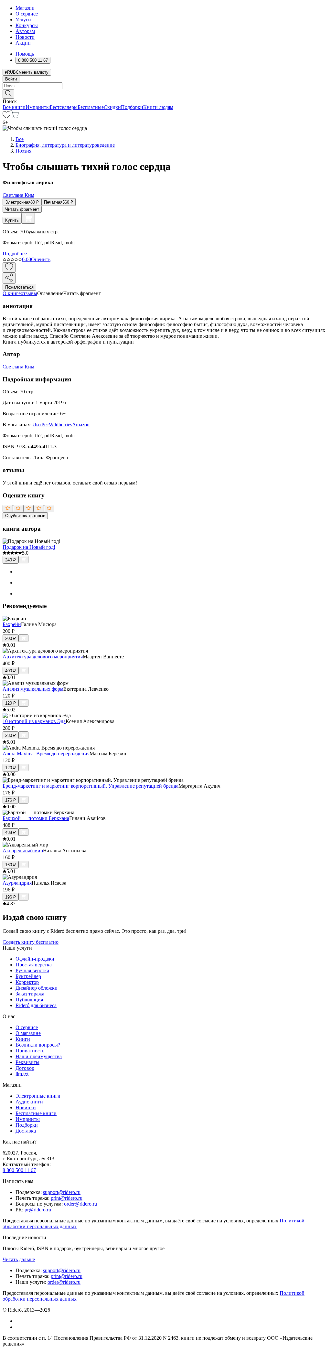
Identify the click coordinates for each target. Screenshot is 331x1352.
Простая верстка (34, 964)
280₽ (10, 735)
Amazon (81, 424)
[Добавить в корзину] (28, 218)
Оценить (40, 259)
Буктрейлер (28, 976)
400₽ (10, 670)
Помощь (25, 54)
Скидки (112, 107)
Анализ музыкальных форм (33, 689)
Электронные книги (38, 1096)
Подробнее (15, 253)
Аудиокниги (29, 1101)
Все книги (14, 107)
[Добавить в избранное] (9, 267)
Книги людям (158, 107)
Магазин (25, 8)
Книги (23, 1039)
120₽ (10, 703)
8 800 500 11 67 (19, 1170)
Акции (23, 43)
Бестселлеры (64, 107)
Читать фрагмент (22, 209)
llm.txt (22, 1074)
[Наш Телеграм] (18, 1327)
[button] (165, 93)
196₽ (10, 897)
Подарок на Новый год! (29, 547)
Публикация (29, 999)
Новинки (26, 1107)
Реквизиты (27, 1062)
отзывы (29, 293)
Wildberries (60, 424)
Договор (25, 1068)
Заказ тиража (30, 993)
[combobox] (165, 85)
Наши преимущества (39, 1056)
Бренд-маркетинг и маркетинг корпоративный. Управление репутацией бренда (90, 786)
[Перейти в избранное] (6, 116)
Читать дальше (19, 1259)
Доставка (26, 1131)
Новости (25, 37)
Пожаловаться (19, 287)
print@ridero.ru (66, 1198)
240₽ (10, 560)
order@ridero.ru (80, 1204)
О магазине (28, 1033)
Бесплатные (91, 107)
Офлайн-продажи (35, 959)
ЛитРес (41, 424)
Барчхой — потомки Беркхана (36, 818)
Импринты (38, 107)
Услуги (23, 19)
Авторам (25, 31)
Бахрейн (12, 624)
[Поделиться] (9, 278)
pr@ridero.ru (38, 1209)
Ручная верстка (32, 970)
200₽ (10, 638)
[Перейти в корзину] (14, 116)
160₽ (10, 864)
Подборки (132, 107)
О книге (12, 293)
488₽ (10, 832)
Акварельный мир (23, 850)
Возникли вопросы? (38, 1045)
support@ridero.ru (61, 1192)
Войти (11, 79)
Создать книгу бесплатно (31, 942)
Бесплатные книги (36, 1113)
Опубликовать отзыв (25, 515)
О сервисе (27, 13)
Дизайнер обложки (37, 988)
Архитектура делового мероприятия (43, 656)
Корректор (27, 982)
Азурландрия (17, 883)
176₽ (10, 800)
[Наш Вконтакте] (19, 1321)
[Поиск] (8, 94)
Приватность (30, 1050)
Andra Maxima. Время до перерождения (46, 753)
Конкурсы (27, 25)
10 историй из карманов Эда (34, 721)
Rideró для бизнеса (36, 1005)
